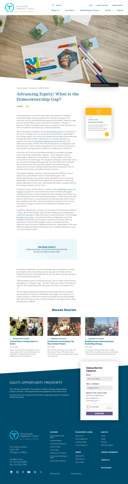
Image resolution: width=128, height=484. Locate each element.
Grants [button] (108, 10)
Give (90, 5)
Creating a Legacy (81, 442)
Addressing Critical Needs (58, 453)
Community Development (58, 444)
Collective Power (55, 447)
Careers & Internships (109, 452)
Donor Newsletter (92, 398)
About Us (104, 432)
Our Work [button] (70, 10)
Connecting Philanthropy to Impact (58, 457)
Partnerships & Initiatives (27, 88)
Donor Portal (117, 5)
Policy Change (54, 450)
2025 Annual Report (107, 445)
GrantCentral (102, 5)
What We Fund (80, 459)
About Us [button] (55, 10)
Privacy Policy (76, 474)
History (103, 436)
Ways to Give (79, 436)
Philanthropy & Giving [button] (89, 10)
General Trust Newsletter (94, 395)
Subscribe (99, 413)
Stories (120, 10)
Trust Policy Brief (92, 401)
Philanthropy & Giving (21, 339)
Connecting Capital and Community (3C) (50, 141)
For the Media (106, 468)
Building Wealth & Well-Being (57, 436)
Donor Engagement (81, 439)
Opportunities (79, 456)
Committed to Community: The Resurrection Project (60, 342)
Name (88, 375)
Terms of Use (55, 474)
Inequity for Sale (23, 192)
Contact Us (105, 460)
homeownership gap (52, 132)
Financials (104, 442)
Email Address (92, 384)
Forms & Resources (81, 445)
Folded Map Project (64, 189)
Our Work (54, 432)
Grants (78, 452)
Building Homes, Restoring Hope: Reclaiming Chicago (99, 342)
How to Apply (79, 462)
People (103, 439)
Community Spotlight (58, 339)
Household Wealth (95, 122)
